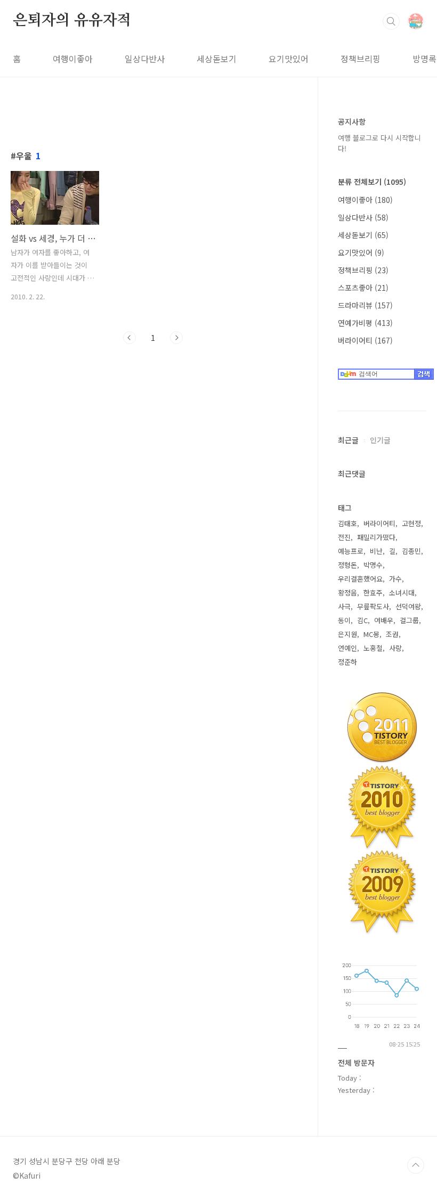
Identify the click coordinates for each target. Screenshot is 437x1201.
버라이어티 (365, 340)
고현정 (411, 523)
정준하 (347, 662)
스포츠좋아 (363, 287)
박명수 (373, 565)
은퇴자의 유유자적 (72, 20)
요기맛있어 (289, 58)
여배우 (383, 620)
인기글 (380, 440)
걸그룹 (409, 620)
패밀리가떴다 (376, 537)
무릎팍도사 (373, 606)
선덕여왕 (408, 606)
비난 (376, 551)
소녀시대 (402, 592)
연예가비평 (365, 322)
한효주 (373, 592)
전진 (344, 537)
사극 (344, 606)
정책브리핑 (361, 58)
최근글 (348, 440)
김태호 (347, 523)
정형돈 (347, 565)
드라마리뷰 (365, 305)
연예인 (347, 648)
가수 (395, 579)
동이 (344, 620)
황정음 (347, 592)
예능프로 (350, 551)
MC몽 (371, 634)
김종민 (411, 551)
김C (362, 620)
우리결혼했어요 (360, 579)
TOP (415, 1165)
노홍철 (373, 648)
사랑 (395, 648)
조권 (392, 634)
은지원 (347, 634)
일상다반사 (145, 58)
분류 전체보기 (372, 181)
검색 (391, 21)
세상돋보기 (217, 58)
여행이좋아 (73, 58)
